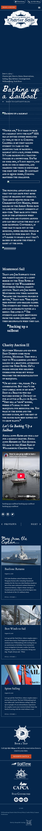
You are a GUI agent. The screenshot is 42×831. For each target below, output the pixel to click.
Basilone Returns (14, 569)
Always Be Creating (19, 822)
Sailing (5, 79)
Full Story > (10, 597)
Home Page (25, 445)
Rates (20, 76)
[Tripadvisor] (21, 799)
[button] (39, 7)
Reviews (13, 442)
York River (18, 81)
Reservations (28, 76)
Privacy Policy (21, 812)
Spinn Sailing (12, 688)
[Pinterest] (26, 799)
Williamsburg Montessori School (18, 285)
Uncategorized (24, 79)
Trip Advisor (13, 79)
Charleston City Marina (16, 203)
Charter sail (6, 76)
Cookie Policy (30, 812)
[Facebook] (16, 799)
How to (15, 76)
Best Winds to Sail (15, 629)
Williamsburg (7, 81)
